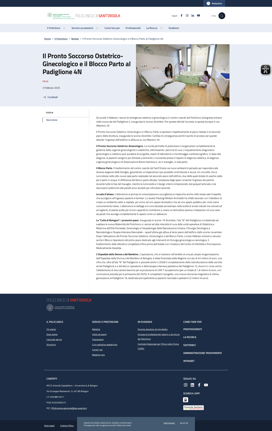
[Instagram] (185, 384)
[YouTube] (206, 384)
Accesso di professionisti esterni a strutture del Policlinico (159, 337)
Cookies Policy (67, 425)
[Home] (109, 15)
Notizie (75, 39)
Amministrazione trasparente (202, 353)
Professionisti (192, 329)
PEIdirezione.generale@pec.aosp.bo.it (69, 408)
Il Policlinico (61, 39)
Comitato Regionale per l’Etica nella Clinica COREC (158, 346)
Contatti (52, 379)
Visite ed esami (99, 334)
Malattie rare (98, 354)
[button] (214, 3)
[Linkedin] (192, 384)
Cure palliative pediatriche (104, 344)
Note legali (49, 425)
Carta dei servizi (54, 339)
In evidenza (145, 322)
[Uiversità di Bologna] (136, 307)
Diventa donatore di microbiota (152, 329)
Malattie (96, 329)
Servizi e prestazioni (105, 322)
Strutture (51, 344)
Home (47, 39)
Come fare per (192, 322)
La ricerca (189, 337)
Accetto (184, 423)
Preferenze (169, 423)
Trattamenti (98, 339)
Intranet (189, 361)
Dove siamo (52, 334)
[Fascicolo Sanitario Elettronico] (193, 407)
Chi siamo (51, 329)
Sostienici (189, 345)
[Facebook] (199, 384)
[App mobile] (185, 399)
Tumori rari (97, 349)
